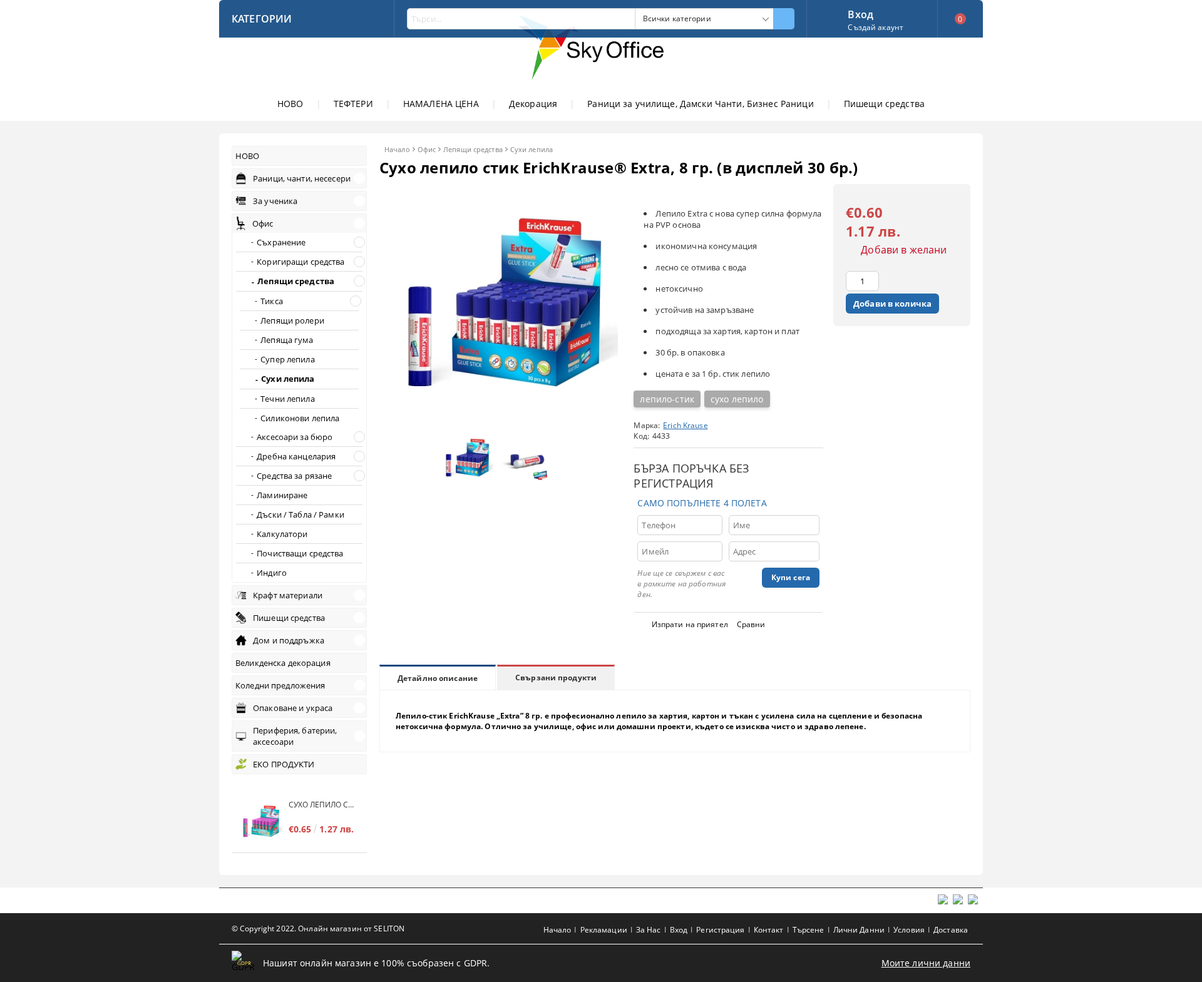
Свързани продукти (556, 677)
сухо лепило (737, 399)
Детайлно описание (438, 678)
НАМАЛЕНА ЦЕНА (441, 104)
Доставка (950, 929)
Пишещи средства (884, 104)
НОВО (290, 104)
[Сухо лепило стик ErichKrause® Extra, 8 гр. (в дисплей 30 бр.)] (498, 419)
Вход (860, 13)
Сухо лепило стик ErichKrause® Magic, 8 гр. (321, 804)
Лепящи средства (473, 149)
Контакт (769, 929)
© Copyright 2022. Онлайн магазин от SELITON (318, 928)
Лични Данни (859, 929)
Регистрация (720, 929)
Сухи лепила (531, 149)
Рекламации (603, 929)
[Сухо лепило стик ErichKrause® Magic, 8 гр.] (260, 822)
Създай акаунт (875, 27)
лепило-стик (667, 399)
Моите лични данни (925, 963)
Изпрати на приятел (690, 624)
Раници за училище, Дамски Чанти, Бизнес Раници (700, 104)
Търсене (808, 929)
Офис (427, 149)
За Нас (648, 929)
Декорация (533, 104)
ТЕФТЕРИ (353, 104)
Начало (397, 149)
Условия (909, 929)
